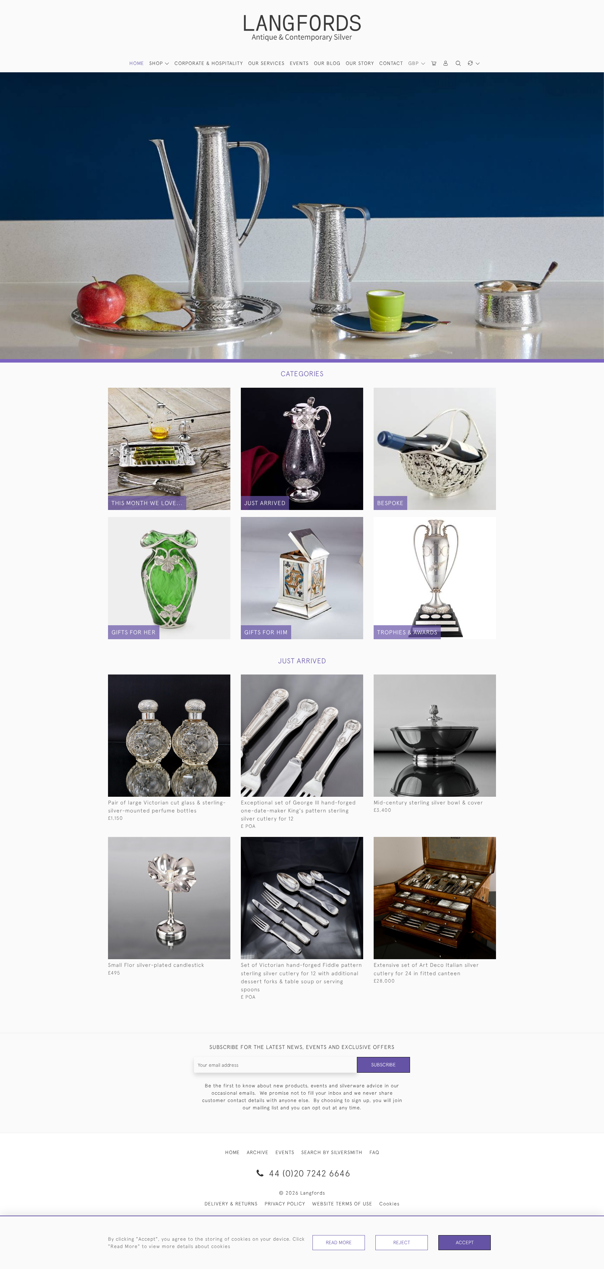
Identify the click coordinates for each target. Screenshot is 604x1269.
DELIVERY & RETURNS (231, 1203)
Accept (465, 1242)
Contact (391, 63)
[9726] (475, 680)
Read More (339, 1242)
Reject (401, 1242)
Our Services (266, 63)
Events (299, 63)
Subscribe (383, 1064)
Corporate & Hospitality (208, 63)
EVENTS (284, 1152)
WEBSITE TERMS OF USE (342, 1203)
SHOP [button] (157, 63)
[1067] (209, 680)
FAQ (374, 1152)
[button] (446, 63)
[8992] (475, 842)
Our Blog (327, 63)
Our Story (360, 63)
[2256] (342, 842)
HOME (136, 63)
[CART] (434, 63)
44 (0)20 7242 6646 (308, 1173)
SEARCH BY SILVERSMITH (331, 1152)
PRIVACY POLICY (285, 1203)
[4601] (209, 842)
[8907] (342, 680)
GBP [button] (414, 63)
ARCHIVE (257, 1152)
